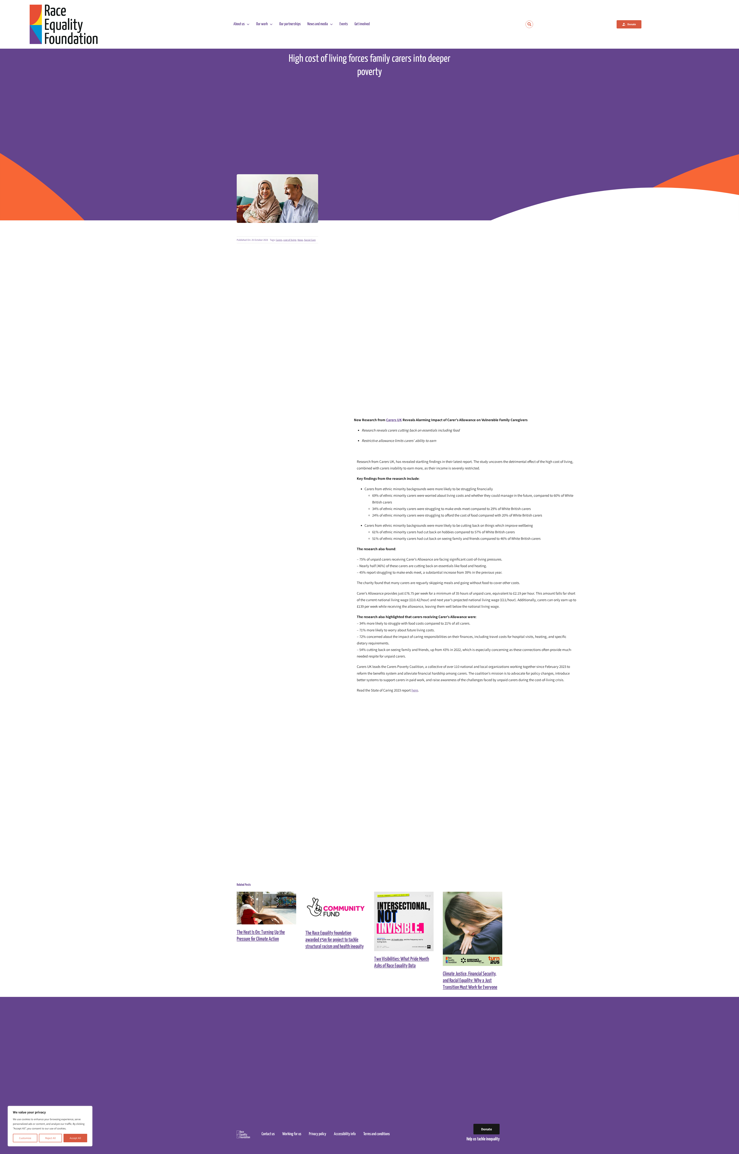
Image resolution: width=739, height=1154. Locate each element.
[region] (50, 1126)
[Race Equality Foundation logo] (64, 24)
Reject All (50, 1138)
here (414, 690)
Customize (25, 1138)
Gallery (270, 908)
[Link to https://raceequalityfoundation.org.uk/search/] (529, 24)
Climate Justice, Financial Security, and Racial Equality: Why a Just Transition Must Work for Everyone (469, 929)
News (300, 240)
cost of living (289, 240)
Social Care (310, 240)
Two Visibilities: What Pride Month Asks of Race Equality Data (400, 921)
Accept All (75, 1138)
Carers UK (394, 419)
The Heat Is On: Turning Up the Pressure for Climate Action (263, 908)
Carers (279, 240)
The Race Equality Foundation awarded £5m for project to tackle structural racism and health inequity (331, 908)
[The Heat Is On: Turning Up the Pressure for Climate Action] (266, 908)
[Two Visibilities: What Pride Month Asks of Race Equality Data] (404, 921)
